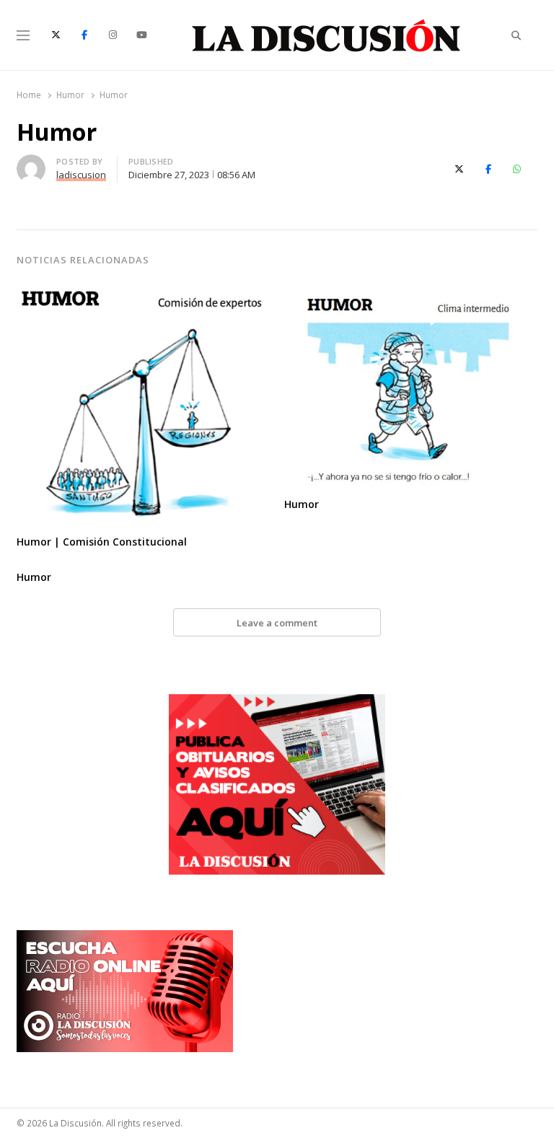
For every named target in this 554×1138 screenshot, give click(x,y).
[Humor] (410, 290)
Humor (301, 504)
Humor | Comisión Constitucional (102, 541)
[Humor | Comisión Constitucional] (143, 290)
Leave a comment (277, 622)
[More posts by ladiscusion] (31, 163)
